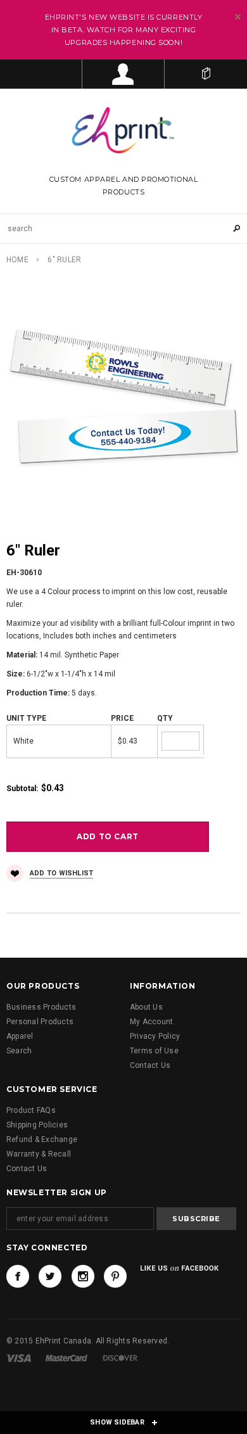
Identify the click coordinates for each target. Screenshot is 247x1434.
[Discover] (120, 1358)
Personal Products (39, 1021)
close (238, 17)
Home (17, 259)
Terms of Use (154, 1050)
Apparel (20, 1036)
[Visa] (18, 1358)
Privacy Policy (155, 1036)
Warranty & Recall (38, 1154)
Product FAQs (31, 1110)
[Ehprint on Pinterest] (115, 1276)
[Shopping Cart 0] (206, 74)
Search (19, 1050)
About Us (146, 1007)
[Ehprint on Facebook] (17, 1276)
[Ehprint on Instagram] (83, 1276)
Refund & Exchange (41, 1139)
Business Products (41, 1007)
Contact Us (150, 1065)
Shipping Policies (37, 1124)
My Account (151, 1021)
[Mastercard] (66, 1358)
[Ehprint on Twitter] (50, 1276)
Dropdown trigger (123, 74)
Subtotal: (22, 788)
